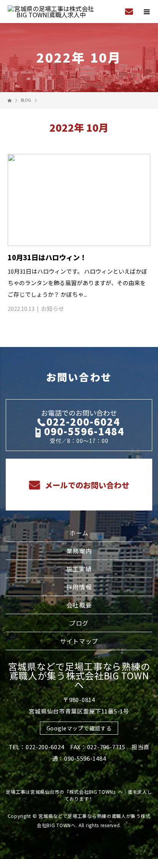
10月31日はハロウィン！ (47, 257)
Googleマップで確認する (79, 728)
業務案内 (79, 550)
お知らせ (52, 308)
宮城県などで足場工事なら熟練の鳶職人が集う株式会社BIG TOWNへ (79, 675)
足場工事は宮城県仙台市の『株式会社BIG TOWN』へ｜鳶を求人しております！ (79, 795)
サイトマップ (79, 641)
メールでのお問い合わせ (86, 485)
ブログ (79, 623)
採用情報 (79, 586)
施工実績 (79, 568)
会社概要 (79, 605)
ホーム (79, 532)
